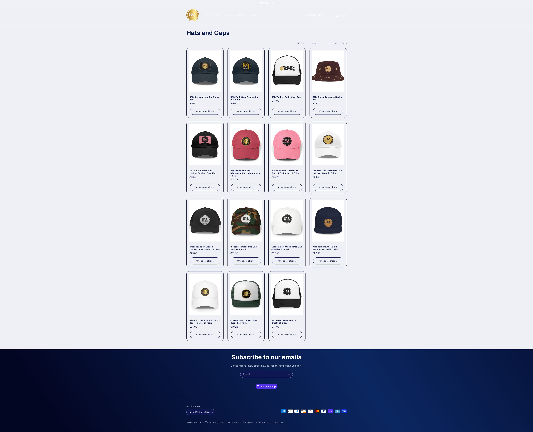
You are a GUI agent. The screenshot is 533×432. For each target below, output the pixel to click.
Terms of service (263, 422)
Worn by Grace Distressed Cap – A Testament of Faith (285, 171)
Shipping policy (279, 422)
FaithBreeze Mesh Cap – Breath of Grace (283, 321)
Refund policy (233, 422)
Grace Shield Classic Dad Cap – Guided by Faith (286, 248)
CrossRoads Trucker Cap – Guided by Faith (243, 321)
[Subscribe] (289, 374)
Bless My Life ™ (200, 422)
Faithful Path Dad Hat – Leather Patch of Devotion (202, 171)
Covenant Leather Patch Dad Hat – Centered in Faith (327, 171)
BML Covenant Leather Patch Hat (204, 98)
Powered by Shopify (215, 422)
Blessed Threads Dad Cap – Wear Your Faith (244, 248)
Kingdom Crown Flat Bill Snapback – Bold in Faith (325, 248)
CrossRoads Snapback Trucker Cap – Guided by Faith (204, 248)
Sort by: (301, 43)
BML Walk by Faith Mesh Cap (286, 97)
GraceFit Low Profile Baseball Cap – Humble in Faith (204, 321)
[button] (217, 15)
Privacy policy (247, 422)
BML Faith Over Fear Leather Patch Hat (244, 98)
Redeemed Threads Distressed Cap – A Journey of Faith (245, 173)
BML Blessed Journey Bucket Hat (328, 98)
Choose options (205, 111)
